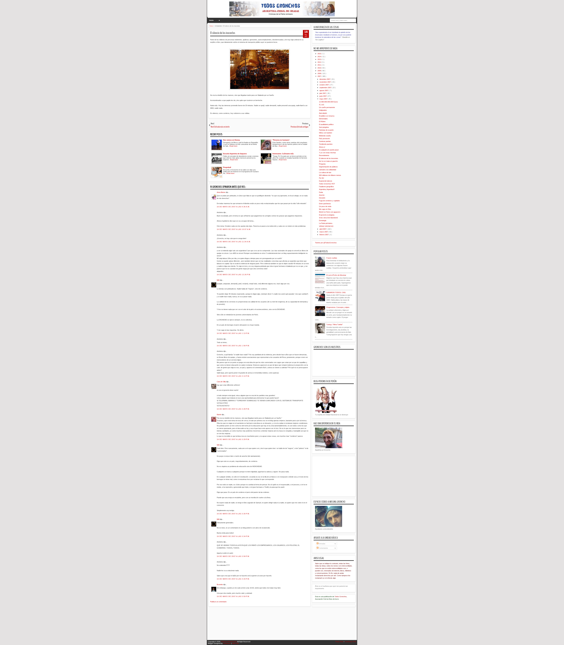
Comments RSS (350, 642)
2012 (320, 62)
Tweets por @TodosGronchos (326, 243)
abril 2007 (323, 229)
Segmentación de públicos (328, 167)
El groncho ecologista (326, 215)
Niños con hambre (325, 133)
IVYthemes (227, 643)
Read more (233, 146)
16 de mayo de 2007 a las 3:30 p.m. (233, 514)
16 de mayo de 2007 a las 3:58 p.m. (233, 556)
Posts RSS (339, 642)
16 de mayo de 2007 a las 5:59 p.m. (233, 596)
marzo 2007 (323, 232)
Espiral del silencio (325, 181)
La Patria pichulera (325, 223)
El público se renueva (326, 116)
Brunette (220, 584)
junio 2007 (323, 96)
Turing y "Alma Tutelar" (334, 324)
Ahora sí (322, 147)
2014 (320, 56)
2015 (320, 53)
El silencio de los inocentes (222, 33)
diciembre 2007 (325, 79)
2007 (320, 76)
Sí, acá (321, 104)
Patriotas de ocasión (326, 130)
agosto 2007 (324, 90)
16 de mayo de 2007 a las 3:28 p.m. (233, 409)
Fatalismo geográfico (326, 186)
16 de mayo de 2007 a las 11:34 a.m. (234, 242)
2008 (320, 73)
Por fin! (321, 178)
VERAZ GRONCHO (326, 226)
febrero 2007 (324, 234)
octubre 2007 (324, 85)
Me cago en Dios (325, 209)
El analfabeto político (326, 124)
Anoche (321, 195)
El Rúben (322, 121)
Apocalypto (323, 113)
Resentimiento (324, 155)
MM (218, 280)
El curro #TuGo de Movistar (336, 275)
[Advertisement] (262, 625)
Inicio (211, 20)
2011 (320, 65)
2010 (320, 68)
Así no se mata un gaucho (328, 161)
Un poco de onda (325, 206)
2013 (320, 59)
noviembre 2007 (325, 82)
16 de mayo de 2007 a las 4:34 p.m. (233, 579)
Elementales (323, 119)
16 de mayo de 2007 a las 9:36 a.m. (233, 207)
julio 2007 (323, 93)
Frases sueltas (331, 258)
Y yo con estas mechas (327, 153)
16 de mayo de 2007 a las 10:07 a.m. (234, 229)
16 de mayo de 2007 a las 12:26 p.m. (234, 274)
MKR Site (235, 643)
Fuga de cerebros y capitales (329, 201)
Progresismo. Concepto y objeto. (338, 307)
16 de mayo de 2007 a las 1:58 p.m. (233, 346)
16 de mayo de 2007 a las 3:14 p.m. (233, 376)
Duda (321, 192)
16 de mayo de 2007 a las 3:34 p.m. (233, 536)
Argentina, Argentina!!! (327, 189)
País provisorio (324, 138)
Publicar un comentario (218, 602)
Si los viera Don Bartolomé (328, 218)
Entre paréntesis (325, 203)
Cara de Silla (221, 382)
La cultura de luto (325, 172)
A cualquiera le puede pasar (329, 150)
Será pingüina (324, 127)
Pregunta (322, 164)
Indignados (323, 110)
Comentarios (323, 548)
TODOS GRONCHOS (229, 642)
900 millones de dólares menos (330, 175)
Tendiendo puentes (326, 144)
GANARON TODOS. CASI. (336, 292)
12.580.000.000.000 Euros (328, 102)
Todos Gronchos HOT (327, 184)
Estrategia (322, 220)
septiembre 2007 (325, 87)
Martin (219, 414)
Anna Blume (221, 192)
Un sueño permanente (327, 107)
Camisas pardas (325, 141)
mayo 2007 (323, 99)
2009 (320, 71)
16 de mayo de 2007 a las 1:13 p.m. (233, 333)
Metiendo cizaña (325, 136)
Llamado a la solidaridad (327, 170)
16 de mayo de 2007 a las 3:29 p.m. (233, 439)
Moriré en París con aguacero (329, 212)
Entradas (321, 544)
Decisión (322, 198)
